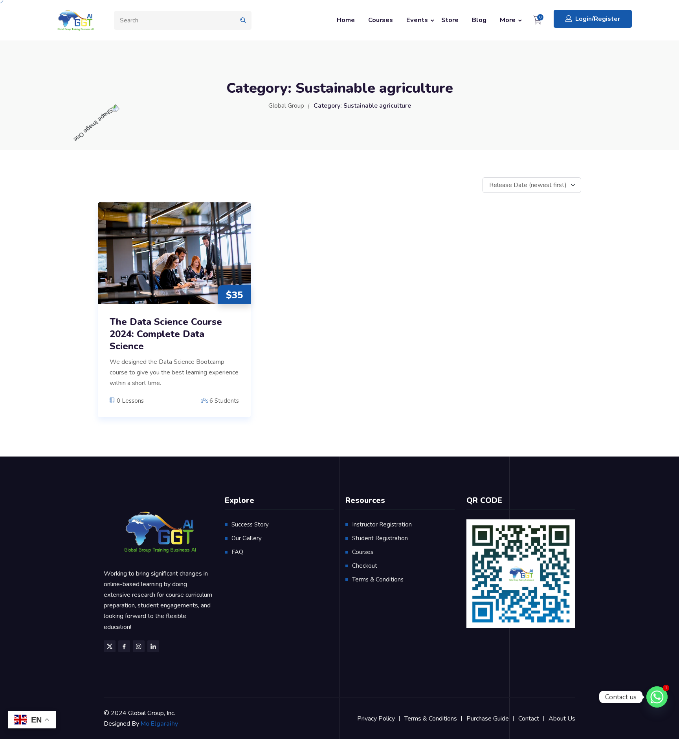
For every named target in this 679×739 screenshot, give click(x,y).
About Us (562, 718)
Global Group (286, 105)
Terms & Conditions (378, 579)
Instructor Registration (382, 524)
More (508, 19)
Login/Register (597, 19)
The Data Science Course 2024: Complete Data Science (166, 334)
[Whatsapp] (657, 697)
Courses (380, 19)
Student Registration (380, 538)
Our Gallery (246, 538)
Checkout (364, 566)
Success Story (250, 524)
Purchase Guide (487, 718)
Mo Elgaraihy (159, 723)
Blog (479, 19)
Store (450, 19)
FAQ (237, 552)
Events (417, 19)
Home (346, 19)
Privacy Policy (376, 718)
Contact (528, 718)
